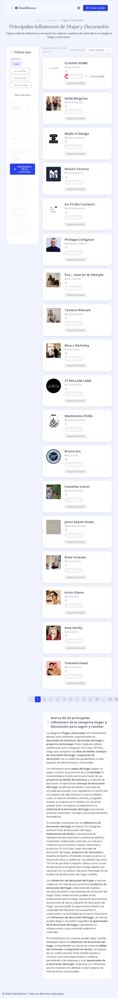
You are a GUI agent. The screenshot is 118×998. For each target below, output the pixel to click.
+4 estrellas (19, 78)
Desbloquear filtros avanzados (25, 169)
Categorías (51, 20)
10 (97, 699)
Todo (16, 63)
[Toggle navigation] (12, 8)
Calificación (15, 58)
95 (110, 699)
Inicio (38, 20)
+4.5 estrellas (20, 85)
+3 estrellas (19, 71)
